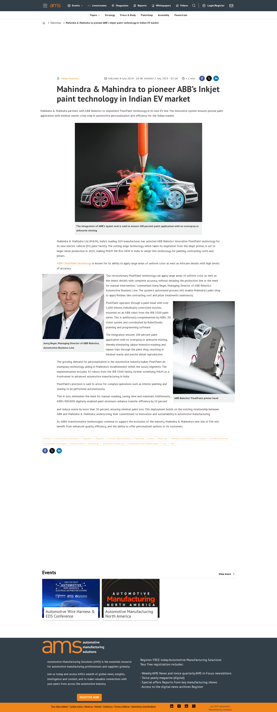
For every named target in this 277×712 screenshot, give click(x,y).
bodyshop (93, 443)
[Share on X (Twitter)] (209, 78)
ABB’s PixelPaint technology (74, 263)
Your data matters (59, 706)
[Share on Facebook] (202, 78)
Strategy (110, 15)
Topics (93, 15)
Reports (142, 5)
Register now (89, 697)
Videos (184, 5)
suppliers (87, 438)
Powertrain (180, 15)
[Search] (194, 5)
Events (76, 5)
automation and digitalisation (143, 443)
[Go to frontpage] (55, 5)
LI (172, 706)
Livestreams (99, 5)
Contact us (108, 706)
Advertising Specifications (143, 706)
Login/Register (215, 5)
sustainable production (67, 438)
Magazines (122, 5)
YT (187, 706)
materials (162, 438)
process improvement (119, 438)
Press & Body (128, 15)
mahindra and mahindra (183, 438)
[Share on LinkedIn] (216, 78)
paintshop (139, 438)
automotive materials (114, 443)
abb (173, 443)
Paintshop (147, 15)
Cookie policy (76, 706)
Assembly (163, 15)
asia (165, 443)
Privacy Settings (122, 706)
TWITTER (194, 706)
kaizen (202, 438)
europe (47, 438)
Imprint (97, 706)
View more (225, 574)
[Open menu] (45, 5)
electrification (78, 443)
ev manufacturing (218, 438)
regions (100, 438)
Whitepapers (163, 5)
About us (88, 706)
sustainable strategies (55, 443)
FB (179, 706)
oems (151, 438)
